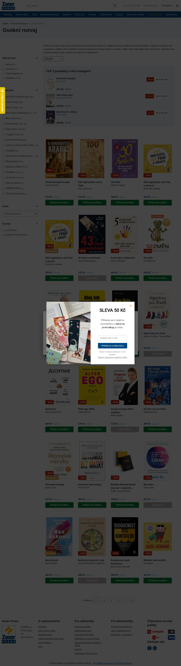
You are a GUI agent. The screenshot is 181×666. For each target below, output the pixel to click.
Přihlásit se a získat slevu (112, 345)
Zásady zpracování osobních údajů (112, 357)
